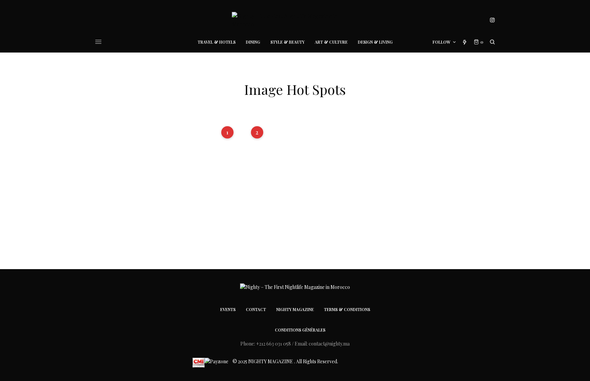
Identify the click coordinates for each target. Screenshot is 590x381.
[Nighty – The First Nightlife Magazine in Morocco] (295, 20)
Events (228, 309)
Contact (256, 309)
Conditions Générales (300, 330)
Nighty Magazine (295, 309)
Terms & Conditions (347, 309)
